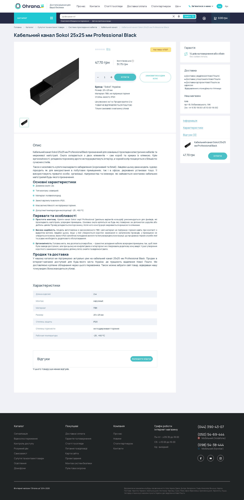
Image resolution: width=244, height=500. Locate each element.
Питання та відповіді (76, 448)
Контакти (95, 6)
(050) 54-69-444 (211, 434)
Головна (18, 27)
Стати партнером (161, 6)
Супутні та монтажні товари (51, 27)
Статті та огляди (113, 6)
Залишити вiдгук (141, 358)
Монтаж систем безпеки (78, 463)
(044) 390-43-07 (211, 426)
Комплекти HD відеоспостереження (75, 21)
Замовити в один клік (155, 77)
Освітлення (20, 463)
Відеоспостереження (26, 438)
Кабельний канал (109, 27)
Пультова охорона (75, 468)
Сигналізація (21, 433)
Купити (125, 77)
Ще (177, 6)
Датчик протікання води (101, 21)
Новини (117, 438)
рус (226, 6)
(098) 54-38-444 (211, 444)
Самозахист (20, 453)
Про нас (81, 6)
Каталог (30, 27)
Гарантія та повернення (78, 438)
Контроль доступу (24, 443)
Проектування (73, 458)
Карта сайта (72, 453)
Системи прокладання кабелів (83, 27)
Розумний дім (21, 448)
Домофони (20, 468)
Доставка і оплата (137, 6)
